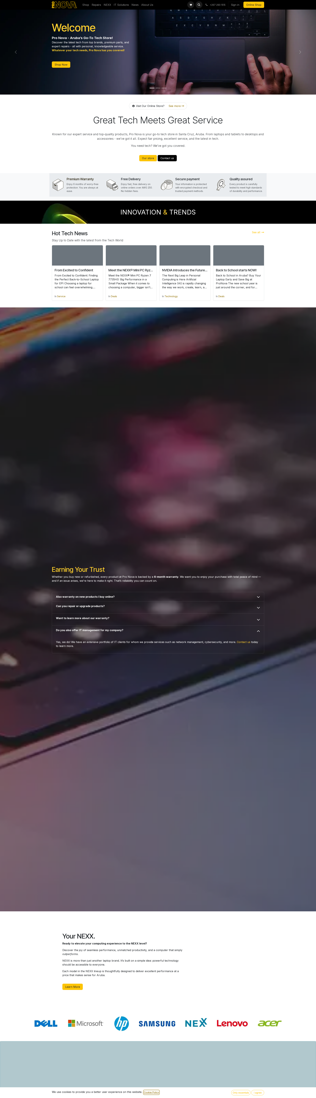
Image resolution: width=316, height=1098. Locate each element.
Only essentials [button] (241, 1092)
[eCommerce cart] (190, 4)
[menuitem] (85, 4)
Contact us (167, 158)
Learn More (72, 986)
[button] (199, 4)
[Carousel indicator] (152, 88)
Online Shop (253, 4)
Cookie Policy (151, 1092)
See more (175, 106)
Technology (171, 296)
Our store (148, 158)
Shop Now (61, 64)
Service (61, 296)
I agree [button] (258, 1092)
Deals (114, 296)
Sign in (235, 4)
